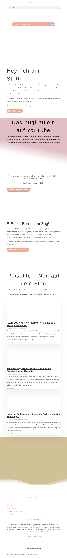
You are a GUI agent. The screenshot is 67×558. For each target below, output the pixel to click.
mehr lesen (10, 342)
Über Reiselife (11, 508)
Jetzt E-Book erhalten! (18, 250)
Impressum (10, 503)
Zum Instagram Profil (18, 190)
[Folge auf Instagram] (33, 50)
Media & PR (10, 514)
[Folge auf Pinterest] (26, 50)
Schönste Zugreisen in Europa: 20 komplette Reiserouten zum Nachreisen (29, 369)
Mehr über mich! (14, 111)
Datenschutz (10, 506)
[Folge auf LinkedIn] (40, 50)
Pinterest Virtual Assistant (15, 511)
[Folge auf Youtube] (47, 50)
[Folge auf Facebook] (19, 50)
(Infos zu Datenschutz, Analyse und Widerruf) (33, 461)
